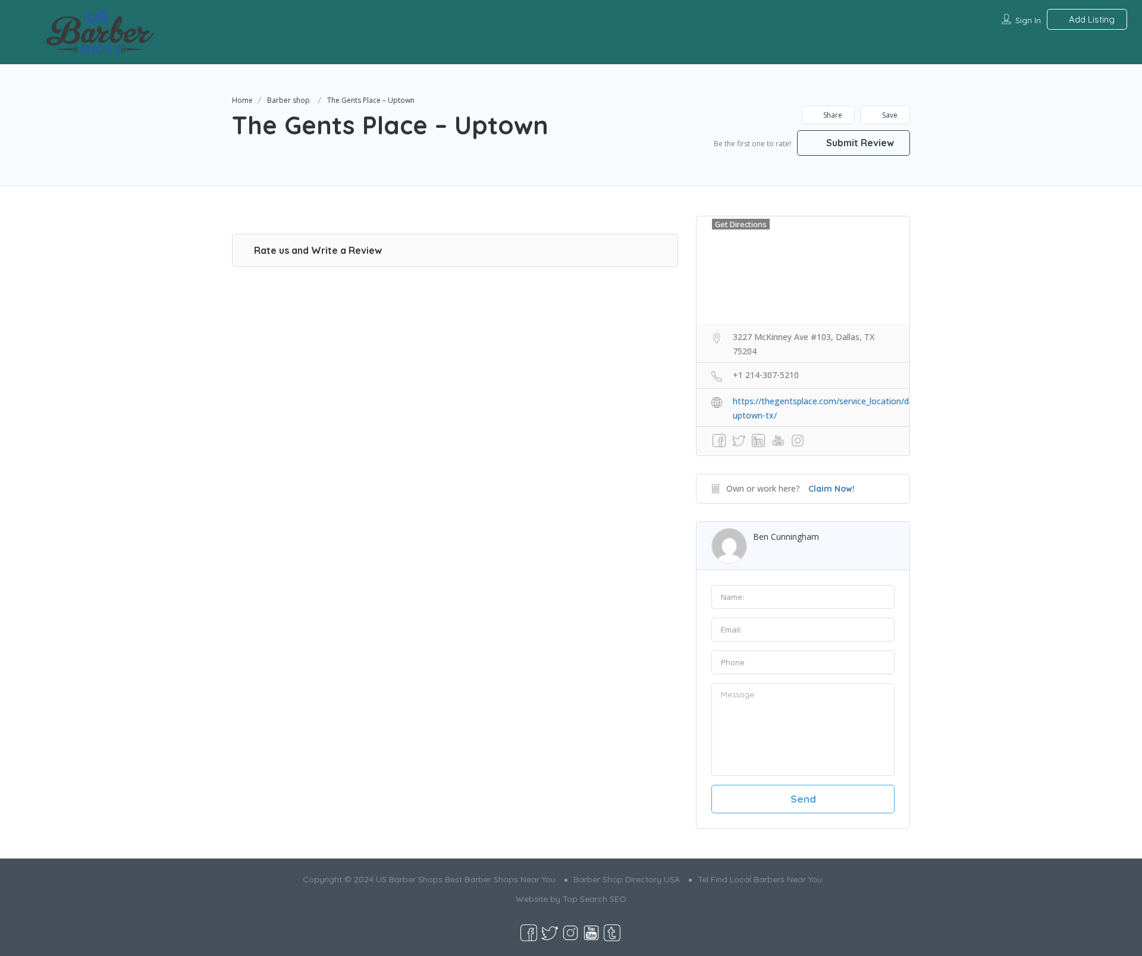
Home (242, 100)
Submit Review (859, 143)
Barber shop (288, 100)
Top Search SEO (594, 899)
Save (889, 115)
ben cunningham (786, 536)
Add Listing (1090, 19)
